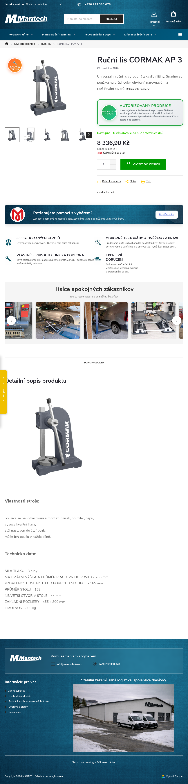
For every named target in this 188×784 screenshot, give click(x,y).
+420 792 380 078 (109, 664)
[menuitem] (21, 34)
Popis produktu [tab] (94, 362)
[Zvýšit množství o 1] (113, 161)
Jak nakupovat (12, 4)
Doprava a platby (18, 706)
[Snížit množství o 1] (113, 166)
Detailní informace (136, 89)
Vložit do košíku (146, 164)
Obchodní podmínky (37, 4)
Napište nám (166, 214)
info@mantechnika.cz (69, 664)
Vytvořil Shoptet (174, 776)
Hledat (111, 19)
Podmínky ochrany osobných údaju (28, 701)
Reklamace (14, 712)
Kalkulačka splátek (114, 153)
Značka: (105, 192)
